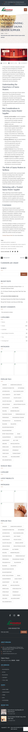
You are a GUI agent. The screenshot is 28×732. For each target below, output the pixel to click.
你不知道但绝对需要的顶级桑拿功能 (9, 296)
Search (3, 268)
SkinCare (4, 443)
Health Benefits (6, 394)
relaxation (13, 424)
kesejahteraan (6, 404)
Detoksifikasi (21, 388)
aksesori (4, 384)
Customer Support (5, 242)
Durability (13, 242)
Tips (6, 33)
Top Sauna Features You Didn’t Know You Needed (13, 299)
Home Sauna (4, 246)
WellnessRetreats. (7, 460)
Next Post (22, 257)
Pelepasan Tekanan (7, 414)
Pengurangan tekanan (18, 417)
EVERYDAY (4, 329)
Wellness (4, 456)
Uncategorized (5, 340)
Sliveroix (4, 63)
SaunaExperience (6, 437)
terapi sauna (5, 453)
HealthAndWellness (18, 391)
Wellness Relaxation (10, 248)
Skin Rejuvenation (14, 443)
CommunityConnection (8, 388)
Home (2, 33)
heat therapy (17, 394)
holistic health (17, 397)
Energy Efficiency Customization (9, 244)
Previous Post (7, 257)
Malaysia (4, 411)
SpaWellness (5, 446)
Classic (6, 51)
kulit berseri (15, 407)
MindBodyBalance (14, 411)
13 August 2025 (12, 720)
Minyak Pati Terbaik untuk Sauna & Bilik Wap (12, 302)
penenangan (5, 417)
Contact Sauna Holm (7, 235)
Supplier (3, 248)
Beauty (3, 322)
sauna (18, 433)
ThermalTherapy (16, 453)
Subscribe (24, 632)
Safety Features (11, 246)
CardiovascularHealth (16, 384)
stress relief (5, 450)
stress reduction (16, 446)
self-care (15, 440)
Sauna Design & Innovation (8, 333)
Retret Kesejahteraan (7, 433)
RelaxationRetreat (7, 430)
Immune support (19, 401)
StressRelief (15, 450)
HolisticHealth (6, 397)
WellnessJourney (15, 456)
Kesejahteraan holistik (19, 404)
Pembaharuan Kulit (20, 414)
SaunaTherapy (5, 440)
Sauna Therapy (18, 437)
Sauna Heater (19, 246)
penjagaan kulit (6, 420)
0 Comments (24, 63)
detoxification (6, 391)
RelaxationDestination (8, 427)
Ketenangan (5, 407)
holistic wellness (6, 401)
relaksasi (4, 424)
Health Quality (21, 244)
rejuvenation (17, 420)
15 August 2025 (12, 713)
